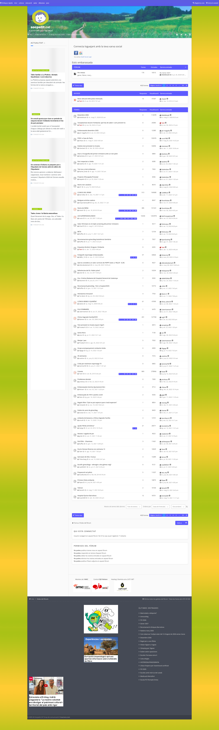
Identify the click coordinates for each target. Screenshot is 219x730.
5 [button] (176, 85)
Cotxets (80, 371)
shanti (81, 210)
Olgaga (81, 351)
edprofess (164, 185)
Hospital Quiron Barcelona (87, 496)
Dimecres (164, 255)
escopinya (165, 325)
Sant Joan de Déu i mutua (87, 457)
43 (132, 374)
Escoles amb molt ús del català (151, 673)
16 (124, 210)
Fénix (80, 397)
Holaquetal (165, 271)
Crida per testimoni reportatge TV (90, 364)
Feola (163, 372)
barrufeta (82, 195)
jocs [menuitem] (47, 3)
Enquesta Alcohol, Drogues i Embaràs (91, 247)
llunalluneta (83, 475)
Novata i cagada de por (86, 434)
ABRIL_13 (82, 257)
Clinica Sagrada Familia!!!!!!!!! (88, 317)
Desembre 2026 (83, 115)
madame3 (165, 434)
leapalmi (82, 179)
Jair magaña (83, 133)
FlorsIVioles (165, 200)
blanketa (82, 156)
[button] (186, 85)
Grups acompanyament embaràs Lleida (92, 348)
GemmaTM (82, 366)
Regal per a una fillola (148, 641)
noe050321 (82, 467)
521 (128, 218)
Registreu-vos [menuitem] (199, 3)
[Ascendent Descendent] (178, 507)
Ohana (81, 141)
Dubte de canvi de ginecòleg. (88, 410)
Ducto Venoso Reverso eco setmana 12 (91, 449)
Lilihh (163, 286)
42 (130, 374)
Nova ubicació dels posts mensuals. (90, 99)
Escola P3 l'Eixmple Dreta (149, 680)
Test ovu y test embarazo (86, 169)
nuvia (81, 218)
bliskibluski (165, 75)
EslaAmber (165, 169)
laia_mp (164, 473)
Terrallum (82, 296)
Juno (80, 335)
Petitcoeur (165, 224)
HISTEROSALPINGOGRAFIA (149, 662)
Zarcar (163, 457)
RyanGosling (165, 240)
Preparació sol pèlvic (85, 472)
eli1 (80, 187)
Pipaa (81, 482)
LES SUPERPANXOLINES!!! (86, 216)
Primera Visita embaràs (86, 480)
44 (135, 374)
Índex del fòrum (42, 599)
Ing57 (163, 317)
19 (132, 210)
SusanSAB (82, 498)
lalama (81, 304)
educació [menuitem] (29, 3)
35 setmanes (82, 356)
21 (124, 319)
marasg (164, 403)
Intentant (82, 148)
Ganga (81, 428)
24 (130, 195)
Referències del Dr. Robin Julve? (89, 270)
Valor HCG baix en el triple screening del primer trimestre (98, 224)
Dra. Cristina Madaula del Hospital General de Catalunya (98, 278)
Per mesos (81, 73)
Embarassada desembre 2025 (88, 130)
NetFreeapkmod (167, 216)
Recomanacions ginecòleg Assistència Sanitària (94, 239)
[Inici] (40, 21)
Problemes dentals (84, 379)
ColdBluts (164, 193)
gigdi (163, 395)
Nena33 (81, 490)
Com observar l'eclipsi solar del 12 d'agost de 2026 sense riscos (162, 634)
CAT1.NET (130, 579)
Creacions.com (64, 717)
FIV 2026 (143, 620)
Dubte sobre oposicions (148, 652)
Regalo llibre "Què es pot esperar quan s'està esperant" (97, 403)
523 (135, 218)
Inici (32, 599)
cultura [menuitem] (21, 3)
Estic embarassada (82, 62)
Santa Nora (82, 333)
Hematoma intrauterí (85, 294)
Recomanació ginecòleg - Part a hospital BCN (93, 286)
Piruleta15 (82, 327)
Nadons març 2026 (147, 631)
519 (121, 218)
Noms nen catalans (84, 185)
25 (132, 195)
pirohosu (82, 382)
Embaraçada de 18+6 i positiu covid (90, 395)
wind (80, 273)
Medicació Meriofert (147, 676)
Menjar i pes (82, 340)
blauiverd (82, 280)
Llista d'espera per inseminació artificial (154, 666)
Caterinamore (83, 312)
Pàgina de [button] (155, 85)
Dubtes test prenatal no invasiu (89, 146)
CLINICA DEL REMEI (84, 192)
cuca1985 (164, 138)
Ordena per (147, 507)
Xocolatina (165, 426)
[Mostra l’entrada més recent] (167, 99)
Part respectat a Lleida (86, 161)
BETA (79, 232)
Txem (81, 374)
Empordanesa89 (84, 203)
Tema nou (78, 85)
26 (135, 195)
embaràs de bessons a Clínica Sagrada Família (94, 418)
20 (135, 210)
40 (124, 374)
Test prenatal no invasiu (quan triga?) (91, 325)
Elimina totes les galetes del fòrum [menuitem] (156, 599)
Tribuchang (82, 459)
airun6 (81, 420)
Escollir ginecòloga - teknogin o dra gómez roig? (94, 465)
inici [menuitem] (15, 3)
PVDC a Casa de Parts (85, 138)
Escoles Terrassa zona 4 (148, 655)
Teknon (80, 488)
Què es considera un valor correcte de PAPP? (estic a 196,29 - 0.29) (101, 263)
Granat (81, 413)
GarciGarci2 (165, 418)
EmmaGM (164, 496)
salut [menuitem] (35, 3)
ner (162, 333)
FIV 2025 (143, 669)
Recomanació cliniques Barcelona (152, 627)
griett (81, 436)
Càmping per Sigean (147, 648)
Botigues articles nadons (86, 200)
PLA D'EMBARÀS (83, 309)
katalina (81, 164)
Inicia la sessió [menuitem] (213, 3)
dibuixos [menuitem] (42, 3)
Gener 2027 (144, 624)
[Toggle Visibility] (185, 67)
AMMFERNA (165, 278)
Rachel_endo (83, 171)
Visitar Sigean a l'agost (148, 645)
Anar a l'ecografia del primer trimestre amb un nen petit (98, 154)
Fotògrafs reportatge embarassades (90, 255)
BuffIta (81, 234)
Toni (80, 101)
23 (127, 195)
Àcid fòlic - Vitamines (85, 441)
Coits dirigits (144, 659)
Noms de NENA (83, 208)
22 (124, 195)
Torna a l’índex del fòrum (82, 523)
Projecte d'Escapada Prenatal (88, 177)
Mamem (82, 319)
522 (132, 218)
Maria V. (164, 294)
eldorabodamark (84, 265)
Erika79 (81, 226)
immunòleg (144, 617)
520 (125, 218)
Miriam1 (82, 389)
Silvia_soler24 (166, 302)
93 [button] (183, 85)
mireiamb (82, 405)
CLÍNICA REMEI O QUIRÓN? (87, 301)
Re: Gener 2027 (165, 73)
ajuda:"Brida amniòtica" (86, 426)
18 (130, 210)
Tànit (80, 451)
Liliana (163, 387)
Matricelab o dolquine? (148, 613)
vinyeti (163, 99)
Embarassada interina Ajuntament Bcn (91, 387)
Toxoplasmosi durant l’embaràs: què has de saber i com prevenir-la (101, 123)
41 (127, 374)
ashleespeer (165, 442)
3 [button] (170, 85)
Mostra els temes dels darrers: (115, 507)
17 (127, 210)
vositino (81, 358)
